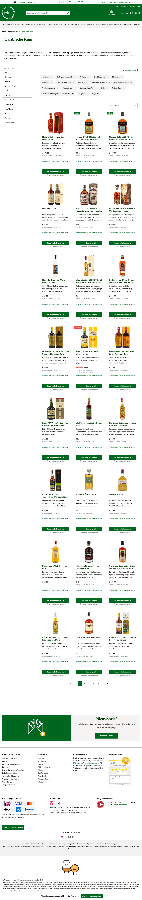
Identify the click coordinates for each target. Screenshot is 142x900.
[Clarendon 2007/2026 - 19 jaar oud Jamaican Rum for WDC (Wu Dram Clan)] (122, 552)
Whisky (7, 81)
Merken (7, 113)
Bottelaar (83, 77)
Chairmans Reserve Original (88, 637)
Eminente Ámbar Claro (86, 494)
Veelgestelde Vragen (9, 758)
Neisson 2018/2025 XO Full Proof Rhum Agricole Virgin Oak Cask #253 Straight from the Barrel (121, 138)
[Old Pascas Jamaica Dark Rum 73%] (89, 409)
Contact (116, 6)
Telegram (41, 782)
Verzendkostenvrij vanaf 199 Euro (26, 2)
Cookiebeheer (7, 782)
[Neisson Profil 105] (122, 480)
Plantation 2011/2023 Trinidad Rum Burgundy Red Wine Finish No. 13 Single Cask (54, 495)
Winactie (41, 770)
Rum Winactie (43, 773)
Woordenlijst (42, 776)
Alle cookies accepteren (91, 896)
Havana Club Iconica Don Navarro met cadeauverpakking (53, 138)
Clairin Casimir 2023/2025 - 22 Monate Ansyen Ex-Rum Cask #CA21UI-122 (89, 281)
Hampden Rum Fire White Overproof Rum (53, 281)
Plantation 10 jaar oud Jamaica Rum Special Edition (122, 424)
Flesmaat (116, 77)
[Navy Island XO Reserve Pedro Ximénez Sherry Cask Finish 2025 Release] (89, 194)
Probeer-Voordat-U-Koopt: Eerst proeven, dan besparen (117, 2)
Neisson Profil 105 (117, 494)
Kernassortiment (44, 779)
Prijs (94, 93)
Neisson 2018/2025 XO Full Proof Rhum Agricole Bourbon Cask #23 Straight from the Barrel (89, 138)
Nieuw (6, 72)
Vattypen (81, 93)
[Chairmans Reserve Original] (89, 623)
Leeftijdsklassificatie (99, 82)
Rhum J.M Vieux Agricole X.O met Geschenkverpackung (55, 424)
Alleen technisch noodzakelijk (52, 896)
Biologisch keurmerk (65, 77)
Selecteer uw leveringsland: (71, 833)
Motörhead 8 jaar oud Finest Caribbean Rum (88, 567)
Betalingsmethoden (9, 773)
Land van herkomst (63, 82)
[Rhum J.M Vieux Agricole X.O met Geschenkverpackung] (55, 409)
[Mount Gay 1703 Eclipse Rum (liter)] (55, 552)
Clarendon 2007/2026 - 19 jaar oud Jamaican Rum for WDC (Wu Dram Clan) (122, 567)
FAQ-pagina (77, 763)
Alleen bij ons (9, 68)
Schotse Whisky (10, 86)
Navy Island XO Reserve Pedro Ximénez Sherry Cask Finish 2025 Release (88, 209)
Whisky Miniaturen (45, 767)
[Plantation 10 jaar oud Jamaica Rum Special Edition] (122, 409)
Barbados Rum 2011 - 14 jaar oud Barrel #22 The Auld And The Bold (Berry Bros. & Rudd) (122, 281)
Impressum (6, 767)
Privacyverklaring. (36, 891)
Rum (6, 91)
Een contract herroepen (13, 827)
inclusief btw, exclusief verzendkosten (55, 161)
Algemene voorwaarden (11, 764)
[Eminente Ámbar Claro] (89, 480)
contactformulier (93, 763)
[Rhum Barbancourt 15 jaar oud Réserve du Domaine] (122, 623)
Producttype (68, 88)
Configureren (73, 896)
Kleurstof (45, 82)
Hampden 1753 (49, 208)
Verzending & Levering (10, 776)
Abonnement (9, 122)
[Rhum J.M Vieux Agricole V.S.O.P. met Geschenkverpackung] (89, 337)
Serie (103, 88)
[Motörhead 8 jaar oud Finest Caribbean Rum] (89, 552)
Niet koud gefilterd (121, 82)
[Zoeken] (67, 13)
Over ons (41, 758)
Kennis (7, 118)
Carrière (41, 764)
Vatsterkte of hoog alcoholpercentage (56, 93)
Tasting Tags (116, 88)
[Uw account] (126, 13)
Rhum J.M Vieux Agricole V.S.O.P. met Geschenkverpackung (87, 352)
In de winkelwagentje (55, 171)
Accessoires (8, 104)
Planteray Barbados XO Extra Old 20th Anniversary (122, 209)
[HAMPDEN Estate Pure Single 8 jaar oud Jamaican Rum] (55, 337)
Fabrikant (46, 77)
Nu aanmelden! (106, 736)
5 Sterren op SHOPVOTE (76, 2)
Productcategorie (48, 88)
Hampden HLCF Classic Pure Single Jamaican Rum (121, 352)
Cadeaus (7, 77)
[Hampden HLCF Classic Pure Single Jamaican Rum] (122, 337)
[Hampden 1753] (55, 194)
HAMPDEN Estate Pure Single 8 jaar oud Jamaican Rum (55, 352)
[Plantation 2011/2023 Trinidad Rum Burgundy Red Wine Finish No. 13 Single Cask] (55, 480)
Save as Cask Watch (130, 70)
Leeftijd (81, 82)
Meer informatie (120, 805)
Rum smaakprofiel (87, 88)
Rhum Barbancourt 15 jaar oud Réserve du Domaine (122, 638)
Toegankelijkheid (8, 785)
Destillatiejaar (99, 77)
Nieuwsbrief (124, 6)
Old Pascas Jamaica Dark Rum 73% (89, 424)
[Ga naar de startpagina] (8, 12)
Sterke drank (9, 100)
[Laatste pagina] (108, 683)
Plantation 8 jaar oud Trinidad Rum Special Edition (55, 638)
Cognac (7, 95)
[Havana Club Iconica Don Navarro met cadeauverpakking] (55, 123)
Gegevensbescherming (10, 779)
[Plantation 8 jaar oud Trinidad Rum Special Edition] (55, 623)
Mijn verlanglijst (135, 6)
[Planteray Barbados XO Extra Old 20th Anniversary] (122, 194)
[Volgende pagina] (103, 683)
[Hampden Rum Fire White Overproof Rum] (55, 266)
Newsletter (42, 761)
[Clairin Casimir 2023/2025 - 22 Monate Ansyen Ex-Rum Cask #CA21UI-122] (89, 266)
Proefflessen (9, 109)
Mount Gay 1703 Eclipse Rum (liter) (55, 567)
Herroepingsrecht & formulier (13, 770)
